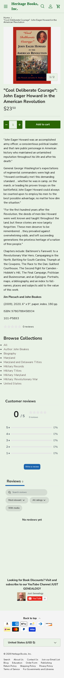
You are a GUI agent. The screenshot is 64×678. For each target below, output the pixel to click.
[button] (32, 427)
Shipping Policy (28, 666)
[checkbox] (14, 508)
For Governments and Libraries (38, 669)
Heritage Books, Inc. (21, 653)
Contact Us (32, 659)
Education (17, 662)
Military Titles (13, 371)
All (5, 345)
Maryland (9, 358)
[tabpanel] (32, 524)
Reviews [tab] (15, 481)
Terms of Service (12, 669)
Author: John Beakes (16, 349)
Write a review (32, 466)
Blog (6, 662)
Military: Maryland (15, 375)
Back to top (30, 618)
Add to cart (43, 124)
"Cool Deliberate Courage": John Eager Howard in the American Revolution (30, 21)
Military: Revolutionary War (21, 379)
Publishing (46, 662)
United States (13, 384)
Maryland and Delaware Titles (23, 362)
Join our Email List (51, 659)
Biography (10, 354)
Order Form (31, 662)
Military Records (14, 366)
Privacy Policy (46, 666)
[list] (32, 55)
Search (7, 659)
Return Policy (10, 666)
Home (7, 18)
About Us (18, 659)
